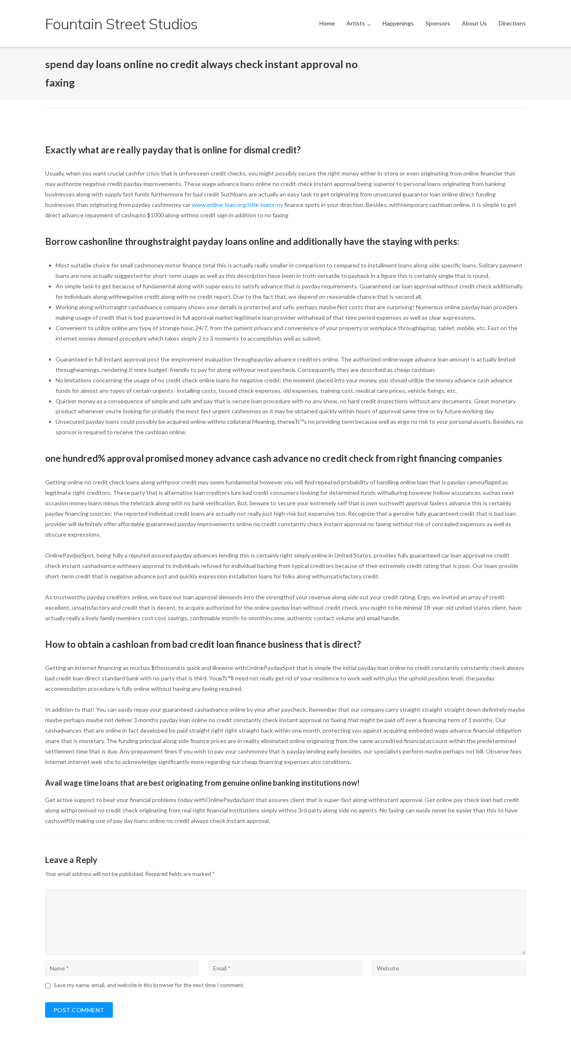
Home (327, 23)
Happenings (398, 23)
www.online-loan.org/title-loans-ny (237, 204)
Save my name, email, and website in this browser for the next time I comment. (149, 985)
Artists (356, 23)
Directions (512, 23)
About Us (474, 23)
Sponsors (438, 23)
